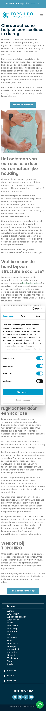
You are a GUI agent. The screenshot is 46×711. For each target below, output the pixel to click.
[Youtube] (31, 697)
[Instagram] (25, 697)
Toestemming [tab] (8, 316)
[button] (41, 15)
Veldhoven (12, 658)
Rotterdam (12, 652)
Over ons (11, 680)
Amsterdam (13, 613)
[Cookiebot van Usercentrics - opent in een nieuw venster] (32, 309)
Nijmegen (11, 646)
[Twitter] (20, 697)
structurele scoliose (30, 283)
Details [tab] (23, 316)
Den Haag (12, 628)
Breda (10, 622)
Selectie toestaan (23, 400)
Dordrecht (12, 631)
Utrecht (11, 655)
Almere (10, 611)
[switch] (39, 366)
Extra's (10, 675)
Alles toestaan (23, 392)
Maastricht (12, 643)
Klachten (11, 670)
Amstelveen (13, 619)
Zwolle (10, 664)
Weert (10, 661)
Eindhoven (12, 637)
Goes (9, 640)
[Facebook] (14, 697)
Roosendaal (13, 649)
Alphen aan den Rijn (16, 616)
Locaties (11, 606)
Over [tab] (38, 316)
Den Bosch (12, 625)
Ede (9, 634)
